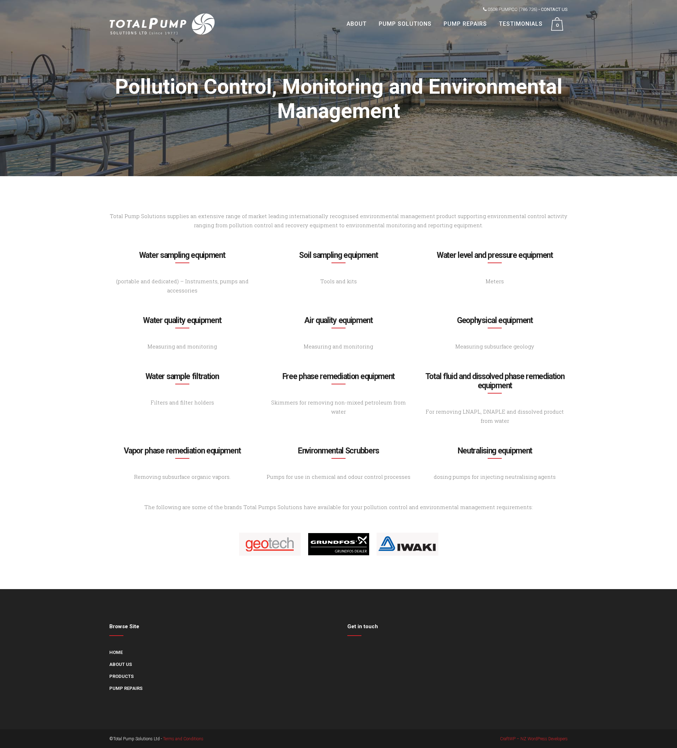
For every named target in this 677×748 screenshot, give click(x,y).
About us (120, 664)
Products (121, 676)
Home (116, 652)
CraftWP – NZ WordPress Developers (534, 738)
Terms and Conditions (183, 738)
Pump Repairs (125, 688)
